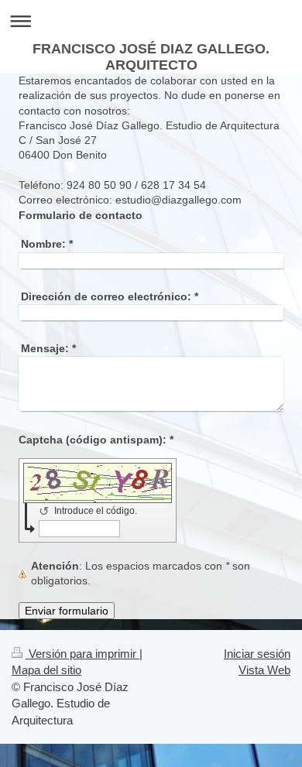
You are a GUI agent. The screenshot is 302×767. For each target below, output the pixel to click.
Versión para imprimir (82, 653)
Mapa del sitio (46, 669)
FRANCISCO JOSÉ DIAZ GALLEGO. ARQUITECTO (151, 57)
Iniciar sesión (257, 653)
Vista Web (264, 669)
